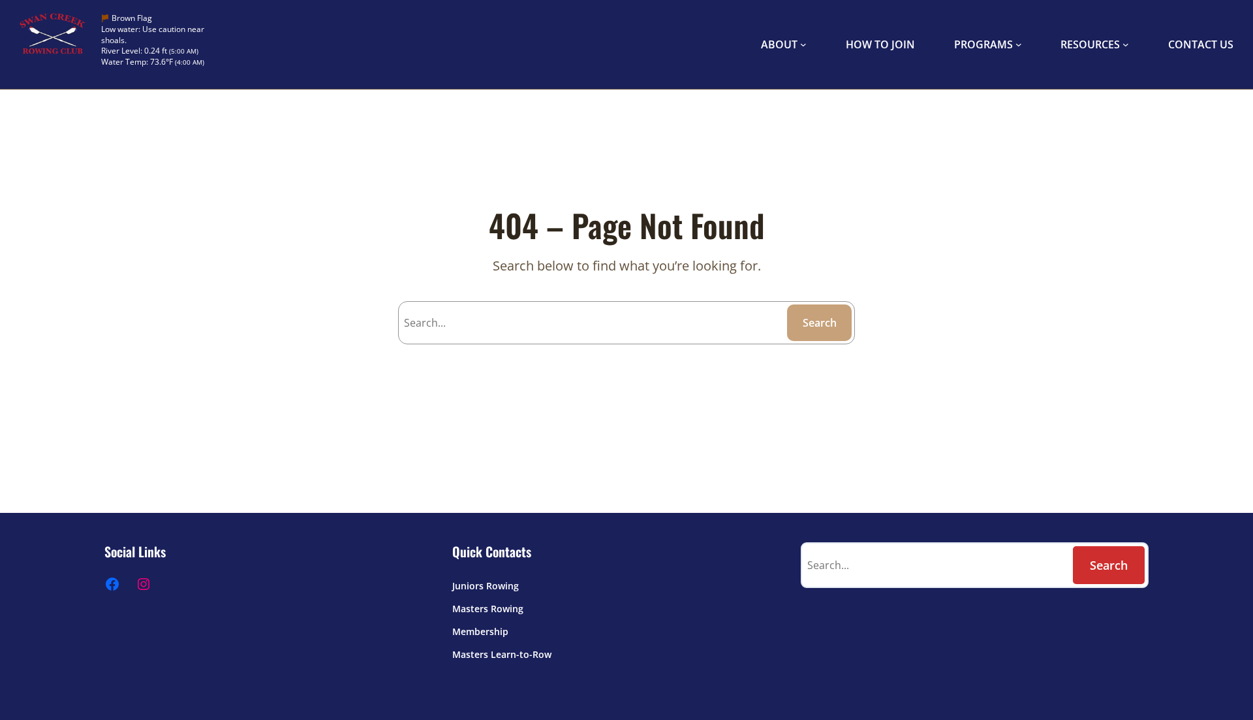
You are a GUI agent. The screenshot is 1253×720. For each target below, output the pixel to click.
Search (820, 323)
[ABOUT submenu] (803, 44)
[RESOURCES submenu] (1125, 44)
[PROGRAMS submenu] (1018, 44)
